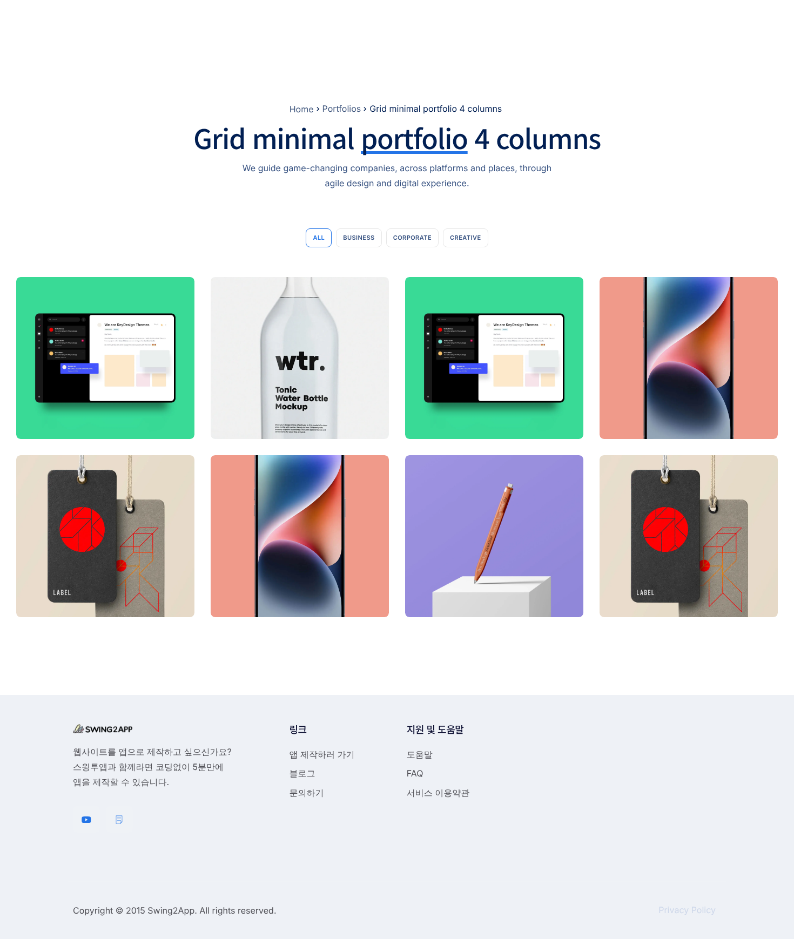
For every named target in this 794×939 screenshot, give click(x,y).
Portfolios (341, 108)
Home (302, 109)
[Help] (119, 819)
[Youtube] (86, 819)
